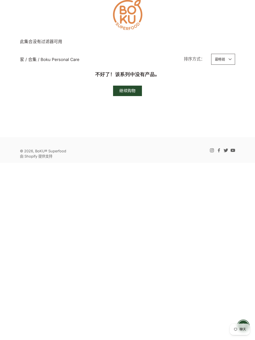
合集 (32, 59)
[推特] (226, 150)
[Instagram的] (212, 150)
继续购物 (127, 91)
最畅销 (220, 59)
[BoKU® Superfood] (127, 14)
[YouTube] (233, 150)
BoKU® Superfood (50, 151)
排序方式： (194, 59)
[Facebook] (219, 150)
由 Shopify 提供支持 (36, 156)
